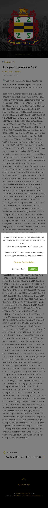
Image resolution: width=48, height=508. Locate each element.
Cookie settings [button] (18, 269)
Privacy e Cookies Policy (24, 262)
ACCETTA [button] (33, 269)
